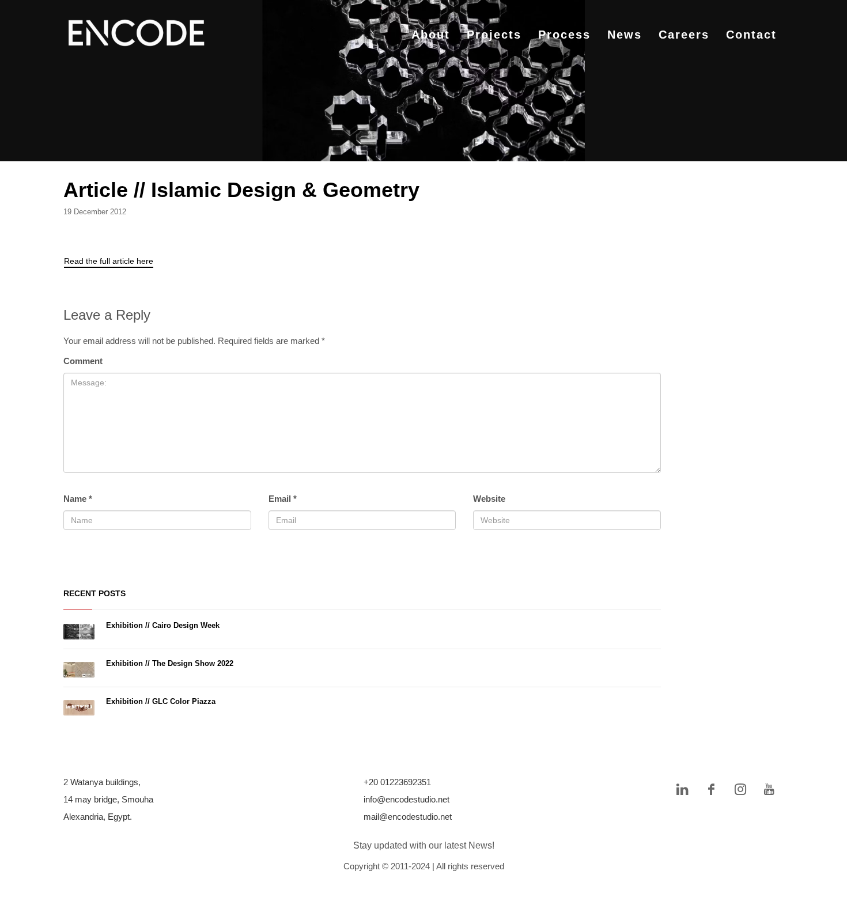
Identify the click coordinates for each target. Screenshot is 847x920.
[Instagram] (740, 789)
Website (489, 498)
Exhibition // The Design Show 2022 (169, 663)
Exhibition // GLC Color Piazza (160, 701)
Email (283, 498)
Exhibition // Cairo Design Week (163, 625)
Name (77, 498)
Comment (83, 361)
